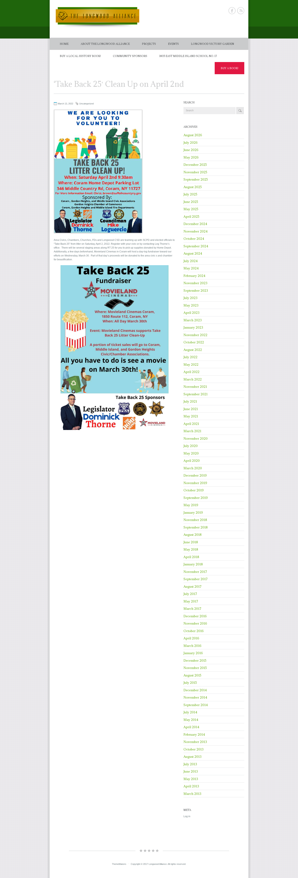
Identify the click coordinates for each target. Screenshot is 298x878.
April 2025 (191, 216)
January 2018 (193, 564)
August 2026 (192, 135)
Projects (149, 43)
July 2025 (190, 194)
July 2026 (190, 142)
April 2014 (191, 727)
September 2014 (195, 705)
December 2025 (195, 165)
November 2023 (195, 283)
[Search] (240, 110)
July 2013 (190, 764)
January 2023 (193, 327)
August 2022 (192, 350)
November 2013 (195, 742)
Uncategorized (86, 103)
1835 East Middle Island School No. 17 (188, 56)
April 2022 (191, 372)
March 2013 (192, 794)
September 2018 (195, 527)
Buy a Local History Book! (80, 56)
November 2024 (195, 231)
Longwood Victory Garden (212, 43)
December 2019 (195, 475)
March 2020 (192, 468)
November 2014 (195, 697)
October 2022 (193, 342)
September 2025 (195, 179)
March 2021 (192, 431)
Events (173, 43)
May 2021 (190, 416)
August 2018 (192, 535)
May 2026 (190, 157)
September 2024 (195, 246)
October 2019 (193, 490)
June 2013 (190, 771)
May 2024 (191, 268)
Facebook (232, 10)
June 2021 (190, 409)
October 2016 (193, 631)
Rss (240, 10)
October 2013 (193, 749)
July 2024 (190, 261)
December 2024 (195, 224)
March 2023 (192, 320)
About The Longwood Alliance (105, 43)
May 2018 (190, 549)
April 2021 (191, 424)
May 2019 (190, 505)
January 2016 (193, 653)
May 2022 (190, 364)
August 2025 (192, 187)
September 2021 (195, 394)
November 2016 (195, 623)
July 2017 (190, 594)
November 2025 (195, 172)
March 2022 (192, 379)
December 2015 (194, 660)
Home (64, 43)
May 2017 (190, 601)
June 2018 (190, 542)
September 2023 (195, 290)
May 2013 (190, 779)
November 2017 (195, 572)
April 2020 (191, 461)
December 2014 (195, 690)
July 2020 (190, 446)
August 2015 (192, 675)
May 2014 (190, 720)
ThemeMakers (119, 864)
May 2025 (190, 209)
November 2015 (195, 668)
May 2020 (191, 453)
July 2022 (190, 357)
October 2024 (193, 239)
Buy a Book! (229, 68)
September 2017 (195, 579)
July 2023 (190, 298)
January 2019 (193, 512)
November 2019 (195, 483)
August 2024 (192, 253)
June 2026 (190, 150)
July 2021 (190, 401)
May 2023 (190, 305)
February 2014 (194, 734)
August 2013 (192, 757)
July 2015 (190, 683)
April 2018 (191, 557)
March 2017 (192, 609)
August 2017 (192, 586)
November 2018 (195, 520)
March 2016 (192, 646)
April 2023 (191, 313)
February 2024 (194, 276)
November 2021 (195, 387)
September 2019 (195, 498)
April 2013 (191, 786)
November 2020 (195, 438)
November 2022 (195, 335)
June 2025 (190, 202)
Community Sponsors (130, 56)
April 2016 (191, 638)
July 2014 (190, 712)
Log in (186, 816)
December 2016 (195, 616)
